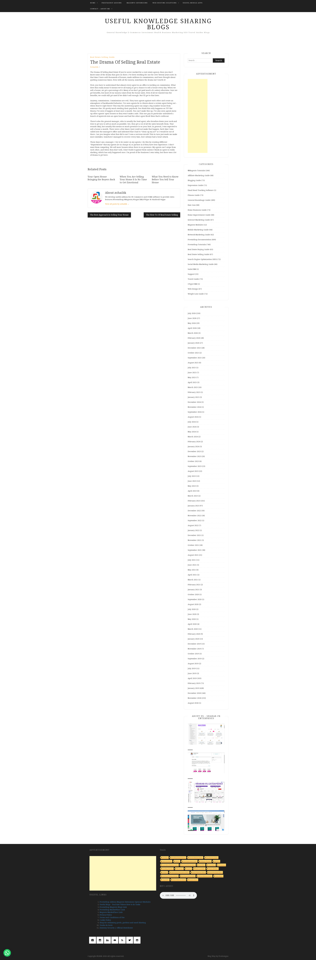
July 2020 (192, 609)
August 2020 (193, 604)
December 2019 (194, 644)
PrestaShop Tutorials (197, 245)
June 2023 (192, 481)
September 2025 (194, 358)
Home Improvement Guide (199, 215)
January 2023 (193, 506)
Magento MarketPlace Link (111, 912)
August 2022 (193, 525)
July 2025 (192, 368)
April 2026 (192, 328)
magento (189, 868)
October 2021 (193, 545)
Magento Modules (195, 225)
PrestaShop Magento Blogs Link (113, 907)
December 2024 (194, 402)
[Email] (115, 940)
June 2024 (192, 427)
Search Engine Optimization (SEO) (202, 259)
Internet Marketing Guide (199, 220)
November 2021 (194, 540)
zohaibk (94, 67)
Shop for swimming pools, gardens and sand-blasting (123, 923)
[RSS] (123, 940)
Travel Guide (193, 279)
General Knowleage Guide (199, 200)
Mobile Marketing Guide (198, 230)
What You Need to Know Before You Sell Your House (165, 179)
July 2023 (192, 476)
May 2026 (192, 323)
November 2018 (194, 698)
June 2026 (192, 318)
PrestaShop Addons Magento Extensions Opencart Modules (125, 902)
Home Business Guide (197, 210)
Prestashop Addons (112, 3)
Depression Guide (195, 185)
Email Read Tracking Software (200, 190)
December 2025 (194, 348)
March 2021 (193, 580)
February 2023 (194, 501)
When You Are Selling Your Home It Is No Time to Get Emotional (133, 179)
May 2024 (192, 432)
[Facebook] (93, 940)
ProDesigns (223, 956)
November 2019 (194, 649)
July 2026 (192, 313)
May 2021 (192, 570)
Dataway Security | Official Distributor (116, 928)
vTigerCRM (192, 284)
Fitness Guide (194, 195)
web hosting (222, 865)
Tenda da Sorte (106, 925)
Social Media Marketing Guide (201, 264)
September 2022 (194, 520)
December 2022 (194, 511)
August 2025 (193, 363)
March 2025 (193, 387)
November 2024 (194, 407)
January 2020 (193, 639)
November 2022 (194, 516)
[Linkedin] (108, 940)
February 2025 (194, 392)
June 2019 (192, 673)
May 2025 (192, 377)
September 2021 (194, 550)
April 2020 (192, 624)
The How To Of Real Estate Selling (162, 215)
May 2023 (192, 486)
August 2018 (193, 703)
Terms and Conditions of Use (112, 917)
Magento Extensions (137, 3)
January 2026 (193, 343)
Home (92, 3)
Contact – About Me (100, 9)
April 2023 (192, 491)
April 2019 (192, 678)
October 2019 (193, 654)
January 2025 (193, 397)
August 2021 (193, 555)
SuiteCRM (192, 269)
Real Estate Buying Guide (198, 249)
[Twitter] (130, 940)
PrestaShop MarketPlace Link (112, 910)
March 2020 (193, 629)
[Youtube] (137, 940)
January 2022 (193, 530)
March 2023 (193, 496)
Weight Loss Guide (196, 294)
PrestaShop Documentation (199, 240)
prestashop (164, 857)
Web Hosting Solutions (165, 3)
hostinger (164, 872)
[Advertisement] (197, 116)
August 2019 (193, 664)
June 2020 (192, 614)
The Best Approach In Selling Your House (109, 215)
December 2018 (194, 693)
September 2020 (194, 599)
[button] (7, 953)
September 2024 (194, 412)
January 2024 (193, 447)
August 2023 (193, 471)
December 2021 (194, 535)
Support (191, 274)
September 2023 (194, 466)
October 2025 (193, 353)
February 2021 (194, 585)
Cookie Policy (105, 920)
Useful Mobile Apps (193, 3)
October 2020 (193, 594)
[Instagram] (100, 940)
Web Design (193, 289)
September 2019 (194, 659)
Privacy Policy (106, 915)
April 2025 (192, 382)
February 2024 (194, 442)
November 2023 (194, 456)
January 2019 (193, 688)
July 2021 (192, 560)
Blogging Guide (194, 180)
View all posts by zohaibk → (117, 204)
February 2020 (194, 634)
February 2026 (194, 338)
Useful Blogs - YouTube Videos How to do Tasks (120, 904)
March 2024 (193, 437)
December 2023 (194, 451)
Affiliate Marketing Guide (199, 175)
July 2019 (192, 668)
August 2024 (193, 417)
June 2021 (192, 565)
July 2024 (192, 422)
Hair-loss (192, 205)
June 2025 (192, 373)
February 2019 (194, 683)
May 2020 (192, 619)
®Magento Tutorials (196, 171)
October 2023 (193, 461)
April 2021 (192, 575)
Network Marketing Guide (199, 235)
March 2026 (193, 333)
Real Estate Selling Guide (102, 57)
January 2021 (193, 590)
